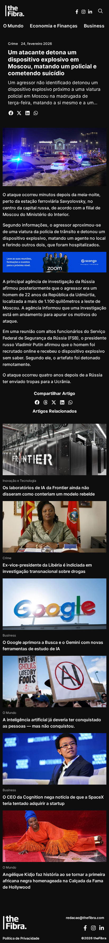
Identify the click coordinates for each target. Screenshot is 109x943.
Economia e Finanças (54, 26)
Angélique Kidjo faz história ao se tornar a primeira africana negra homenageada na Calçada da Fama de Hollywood (54, 881)
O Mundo (13, 26)
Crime (13, 43)
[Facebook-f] (77, 12)
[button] (11, 113)
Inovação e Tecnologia (19, 481)
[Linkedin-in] (90, 12)
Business (94, 26)
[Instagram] (83, 12)
